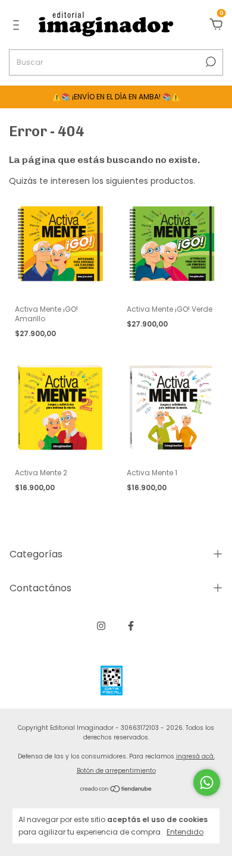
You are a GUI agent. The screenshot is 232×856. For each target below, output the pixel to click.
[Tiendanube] (116, 789)
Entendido (185, 831)
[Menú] (18, 25)
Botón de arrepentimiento (116, 770)
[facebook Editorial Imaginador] (131, 625)
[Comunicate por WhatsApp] (206, 782)
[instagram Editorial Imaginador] (101, 625)
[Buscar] (209, 62)
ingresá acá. (195, 756)
